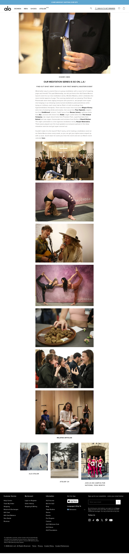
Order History (29, 504)
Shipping (7, 506)
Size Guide (7, 518)
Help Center (8, 501)
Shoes (34, 9)
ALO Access (50, 501)
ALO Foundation (51, 530)
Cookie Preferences (62, 546)
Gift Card (7, 512)
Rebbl (62, 115)
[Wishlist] (119, 8)
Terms (34, 546)
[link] (106, 9)
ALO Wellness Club (52, 524)
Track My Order (9, 504)
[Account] (96, 9)
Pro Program (50, 518)
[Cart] (124, 8)
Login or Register (31, 501)
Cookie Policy (49, 546)
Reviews (6, 521)
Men (26, 9)
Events (48, 515)
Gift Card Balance (10, 515)
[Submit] (118, 502)
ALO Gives (49, 527)
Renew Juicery (75, 112)
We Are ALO (50, 504)
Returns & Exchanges (11, 509)
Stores (48, 512)
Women (17, 9)
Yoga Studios (50, 509)
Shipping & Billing (31, 506)
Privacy (40, 546)
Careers (48, 521)
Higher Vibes (64, 77)
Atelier (42, 8)
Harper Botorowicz (83, 122)
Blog (47, 506)
